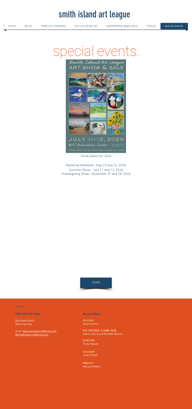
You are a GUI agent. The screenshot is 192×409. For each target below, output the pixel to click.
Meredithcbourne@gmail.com (31, 334)
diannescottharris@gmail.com (39, 331)
